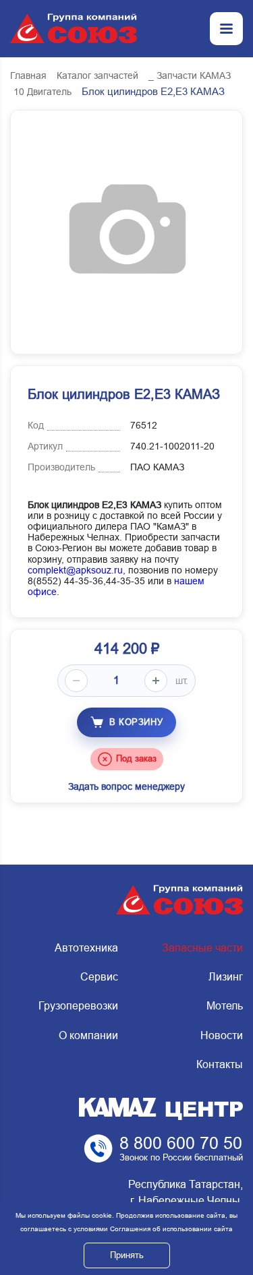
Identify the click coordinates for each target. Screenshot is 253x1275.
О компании (88, 1035)
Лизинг (225, 977)
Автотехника (86, 948)
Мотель (224, 1006)
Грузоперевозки (78, 1006)
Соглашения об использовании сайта (171, 1229)
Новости (221, 1035)
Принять (127, 1255)
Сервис (99, 977)
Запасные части (202, 948)
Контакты (219, 1064)
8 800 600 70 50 (180, 1142)
